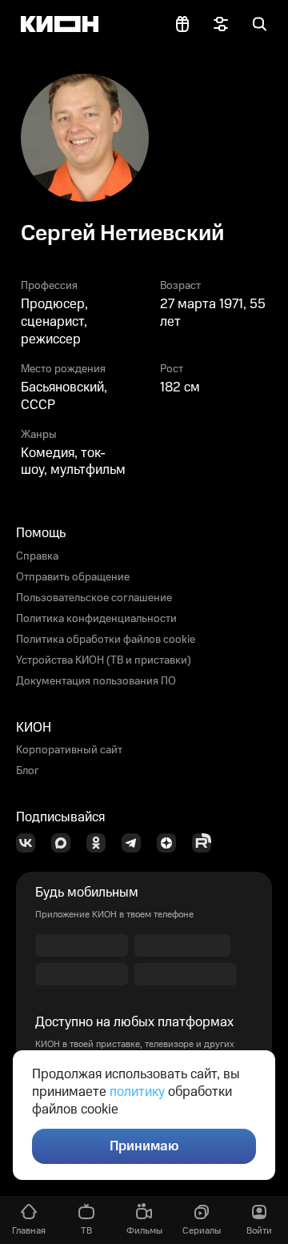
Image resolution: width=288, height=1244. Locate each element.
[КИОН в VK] (30, 843)
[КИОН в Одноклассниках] (100, 843)
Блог (27, 771)
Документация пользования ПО (96, 681)
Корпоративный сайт (69, 750)
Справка (37, 556)
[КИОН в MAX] (65, 843)
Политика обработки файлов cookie (105, 639)
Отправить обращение (73, 577)
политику (137, 1092)
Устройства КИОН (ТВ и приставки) (103, 660)
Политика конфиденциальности (96, 619)
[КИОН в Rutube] (206, 843)
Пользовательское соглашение (94, 598)
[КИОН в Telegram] (136, 843)
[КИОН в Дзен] (171, 843)
